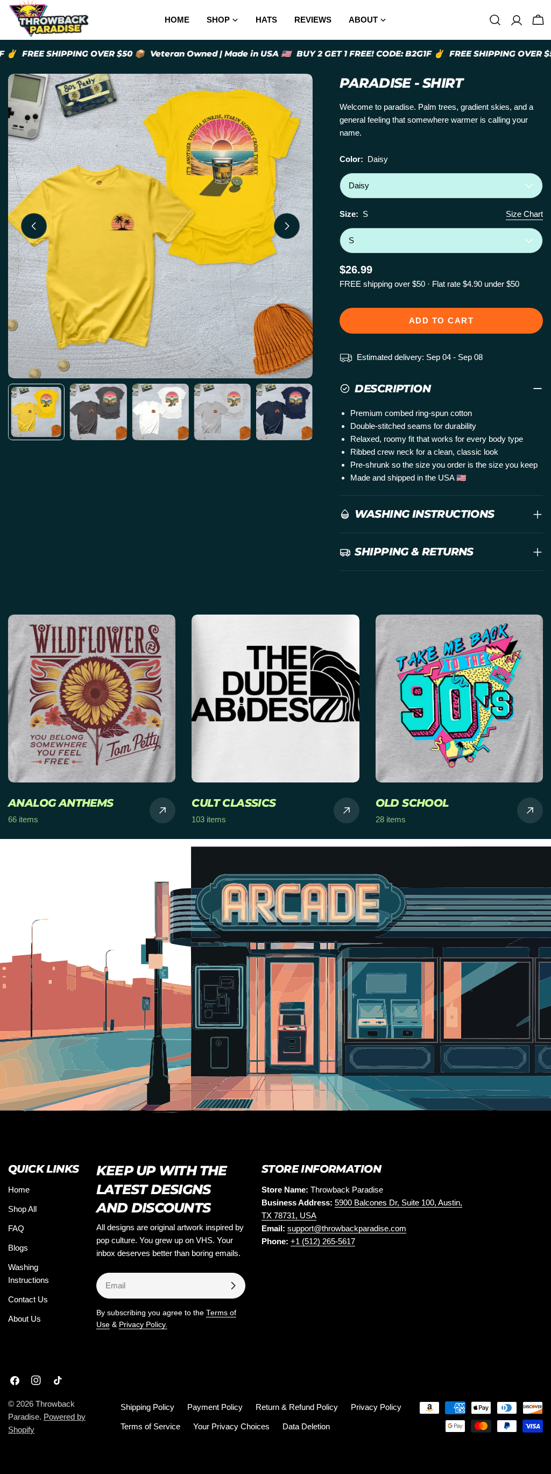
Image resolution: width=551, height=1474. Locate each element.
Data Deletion (306, 1426)
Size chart (524, 213)
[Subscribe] (233, 1285)
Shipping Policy (147, 1407)
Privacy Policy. (143, 1325)
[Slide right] (287, 226)
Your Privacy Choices (231, 1426)
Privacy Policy (376, 1407)
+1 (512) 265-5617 (323, 1241)
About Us (24, 1318)
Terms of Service (150, 1426)
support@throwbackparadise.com (346, 1228)
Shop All (22, 1209)
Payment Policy (215, 1407)
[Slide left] (34, 226)
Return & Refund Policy (297, 1407)
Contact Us (28, 1299)
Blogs (18, 1247)
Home (19, 1189)
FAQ (16, 1228)
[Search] (495, 20)
